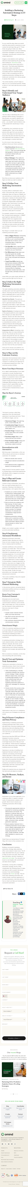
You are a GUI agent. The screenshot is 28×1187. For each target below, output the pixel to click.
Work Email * (5, 984)
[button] (19, 894)
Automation (15, 62)
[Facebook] (2, 1144)
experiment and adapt (8, 858)
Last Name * (5, 977)
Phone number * (6, 992)
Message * (5, 1024)
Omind (12, 873)
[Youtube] (8, 1144)
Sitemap (17, 1184)
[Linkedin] (12, 1144)
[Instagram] (15, 1144)
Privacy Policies (12, 1184)
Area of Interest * (7, 1015)
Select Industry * (7, 1007)
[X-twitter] (5, 1144)
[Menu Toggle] (26, 2)
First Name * (5, 969)
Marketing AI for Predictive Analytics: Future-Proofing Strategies (11, 1084)
